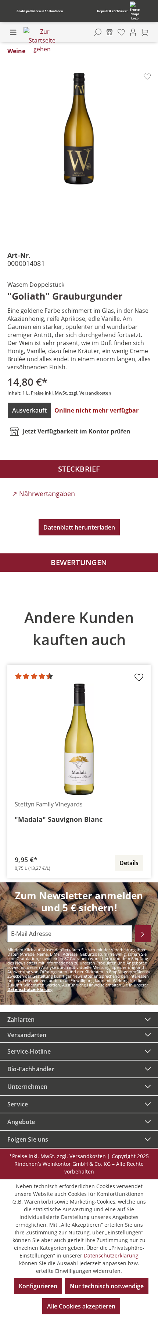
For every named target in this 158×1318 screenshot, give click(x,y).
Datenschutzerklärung (30, 989)
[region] (79, 739)
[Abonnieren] (143, 933)
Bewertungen (79, 562)
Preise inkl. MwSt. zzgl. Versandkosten (71, 393)
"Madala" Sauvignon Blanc (59, 819)
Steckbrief (79, 469)
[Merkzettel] (121, 32)
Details (129, 863)
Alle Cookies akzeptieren (81, 1306)
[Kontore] (109, 32)
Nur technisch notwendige (107, 1286)
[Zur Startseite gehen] (42, 40)
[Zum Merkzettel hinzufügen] (147, 76)
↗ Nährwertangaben (43, 493)
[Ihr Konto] (133, 32)
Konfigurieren (38, 1286)
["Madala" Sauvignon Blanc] (79, 739)
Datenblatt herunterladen (79, 527)
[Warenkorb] (145, 32)
